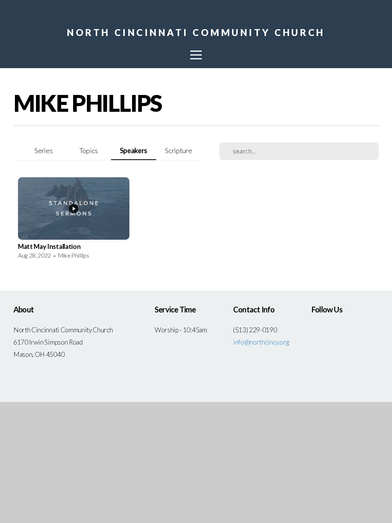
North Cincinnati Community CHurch (196, 32)
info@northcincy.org (261, 342)
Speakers (133, 150)
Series (43, 150)
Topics (88, 150)
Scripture (178, 150)
